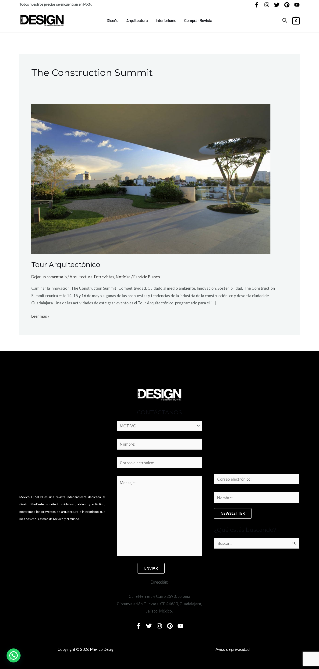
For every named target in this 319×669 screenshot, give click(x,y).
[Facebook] (256, 4)
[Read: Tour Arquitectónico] (150, 178)
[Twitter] (277, 4)
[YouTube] (297, 4)
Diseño (112, 20)
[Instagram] (266, 4)
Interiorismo (166, 20)
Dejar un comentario (49, 276)
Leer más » (40, 316)
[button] (285, 21)
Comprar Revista (198, 20)
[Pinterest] (287, 4)
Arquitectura (137, 20)
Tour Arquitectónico (65, 264)
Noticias (123, 276)
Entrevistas (104, 276)
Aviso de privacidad (233, 649)
